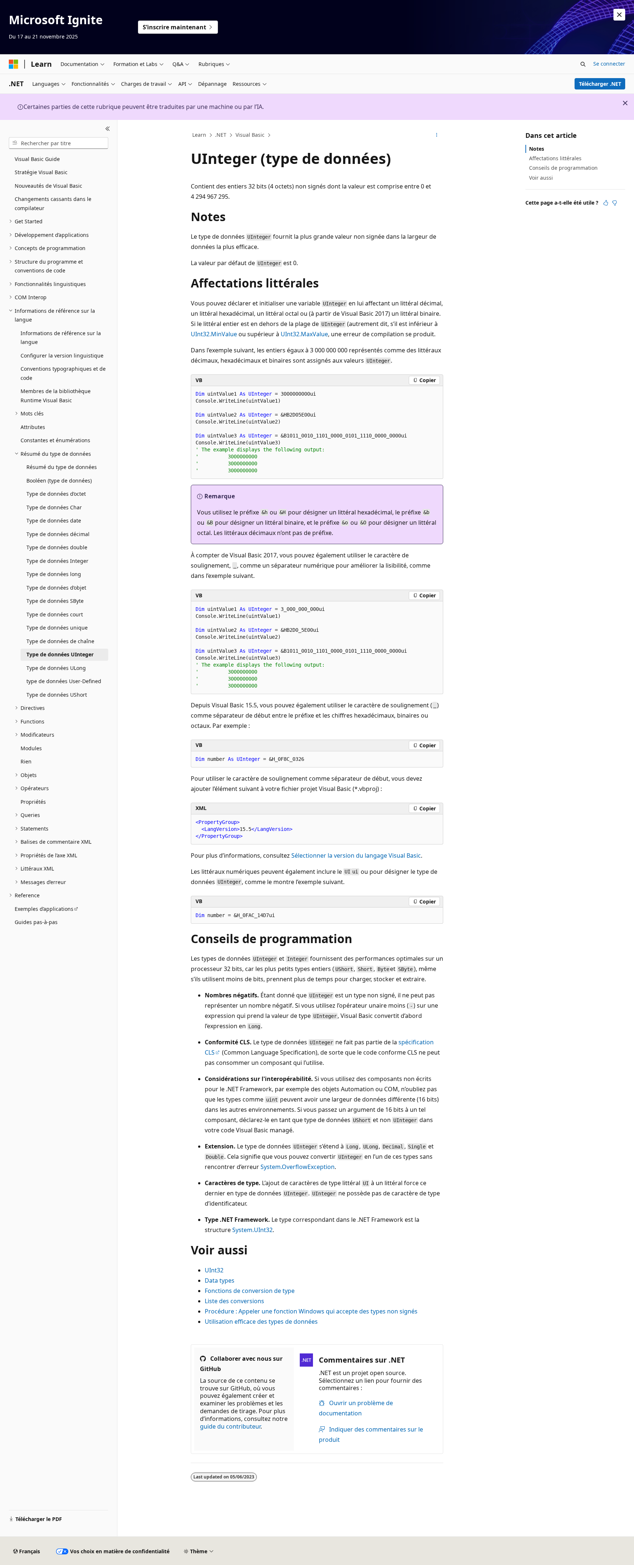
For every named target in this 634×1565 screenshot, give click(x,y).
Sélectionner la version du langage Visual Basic (356, 855)
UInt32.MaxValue (304, 334)
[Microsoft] (13, 64)
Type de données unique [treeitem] (57, 627)
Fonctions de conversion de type (250, 1291)
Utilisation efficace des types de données (261, 1321)
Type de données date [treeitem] (53, 520)
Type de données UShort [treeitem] (56, 694)
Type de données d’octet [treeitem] (56, 493)
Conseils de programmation (563, 167)
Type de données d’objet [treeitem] (56, 587)
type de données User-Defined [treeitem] (63, 681)
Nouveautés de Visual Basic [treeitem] (48, 185)
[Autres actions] (436, 135)
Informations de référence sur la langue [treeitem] (61, 338)
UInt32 (214, 1270)
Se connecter (609, 63)
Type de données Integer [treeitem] (57, 560)
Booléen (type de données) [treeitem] (59, 480)
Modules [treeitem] (31, 748)
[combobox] (58, 143)
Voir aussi (541, 177)
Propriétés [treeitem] (33, 801)
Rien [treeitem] (26, 761)
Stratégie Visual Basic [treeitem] (41, 172)
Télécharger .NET (600, 83)
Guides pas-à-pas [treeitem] (36, 922)
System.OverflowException (297, 1167)
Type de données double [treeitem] (56, 547)
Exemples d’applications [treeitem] (44, 908)
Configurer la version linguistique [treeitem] (62, 355)
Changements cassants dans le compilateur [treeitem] (53, 203)
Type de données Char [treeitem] (54, 507)
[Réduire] (107, 129)
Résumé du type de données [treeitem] (61, 466)
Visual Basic (250, 134)
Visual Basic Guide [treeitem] (37, 158)
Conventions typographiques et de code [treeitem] (63, 373)
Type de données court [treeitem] (54, 614)
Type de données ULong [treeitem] (56, 667)
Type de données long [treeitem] (53, 574)
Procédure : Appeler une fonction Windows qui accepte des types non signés (311, 1311)
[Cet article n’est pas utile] (614, 202)
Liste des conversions (234, 1301)
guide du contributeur (230, 1426)
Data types (219, 1280)
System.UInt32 (252, 1230)
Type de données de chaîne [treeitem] (60, 641)
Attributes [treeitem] (33, 427)
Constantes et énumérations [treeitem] (55, 440)
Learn (199, 134)
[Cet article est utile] (605, 202)
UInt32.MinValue (214, 334)
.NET (220, 134)
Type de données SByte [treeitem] (55, 600)
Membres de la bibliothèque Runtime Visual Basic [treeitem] (56, 396)
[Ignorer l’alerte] (619, 15)
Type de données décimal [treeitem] (58, 534)
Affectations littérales (555, 158)
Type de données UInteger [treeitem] (60, 654)
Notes (536, 148)
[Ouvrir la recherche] (583, 64)
